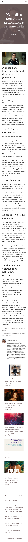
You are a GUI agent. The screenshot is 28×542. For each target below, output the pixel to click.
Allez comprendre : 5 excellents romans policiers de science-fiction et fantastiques (13, 498)
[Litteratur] (2, 2)
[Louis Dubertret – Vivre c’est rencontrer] (14, 450)
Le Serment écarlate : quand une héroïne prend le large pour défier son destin (13, 405)
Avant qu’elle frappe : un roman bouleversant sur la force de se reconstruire (13, 381)
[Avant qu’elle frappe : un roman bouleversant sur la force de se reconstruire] (14, 375)
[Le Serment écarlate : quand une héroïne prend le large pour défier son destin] (14, 399)
